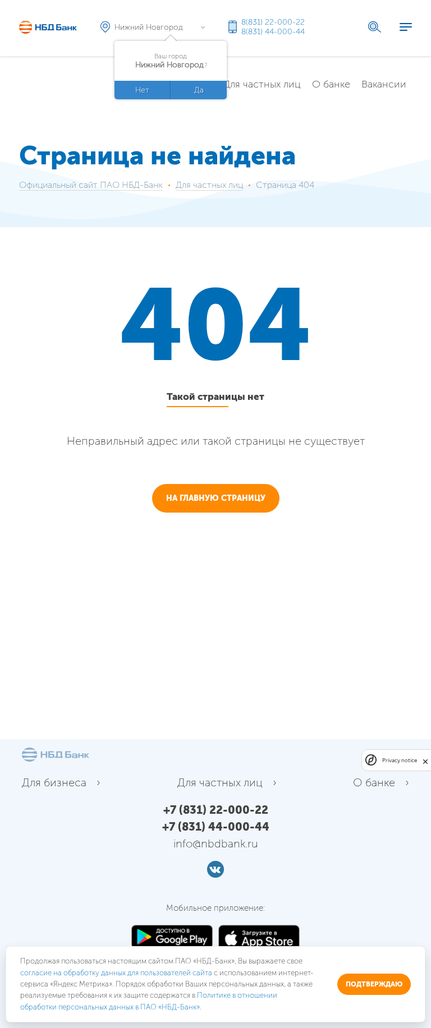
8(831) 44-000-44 (273, 31)
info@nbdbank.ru (215, 843)
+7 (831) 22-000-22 (215, 810)
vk (215, 869)
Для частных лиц (262, 84)
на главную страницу (215, 498)
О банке (331, 84)
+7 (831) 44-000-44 (215, 826)
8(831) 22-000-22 (273, 22)
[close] (425, 760)
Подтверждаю (374, 984)
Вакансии (383, 84)
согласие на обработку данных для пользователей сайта (116, 973)
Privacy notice (399, 760)
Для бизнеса (54, 782)
